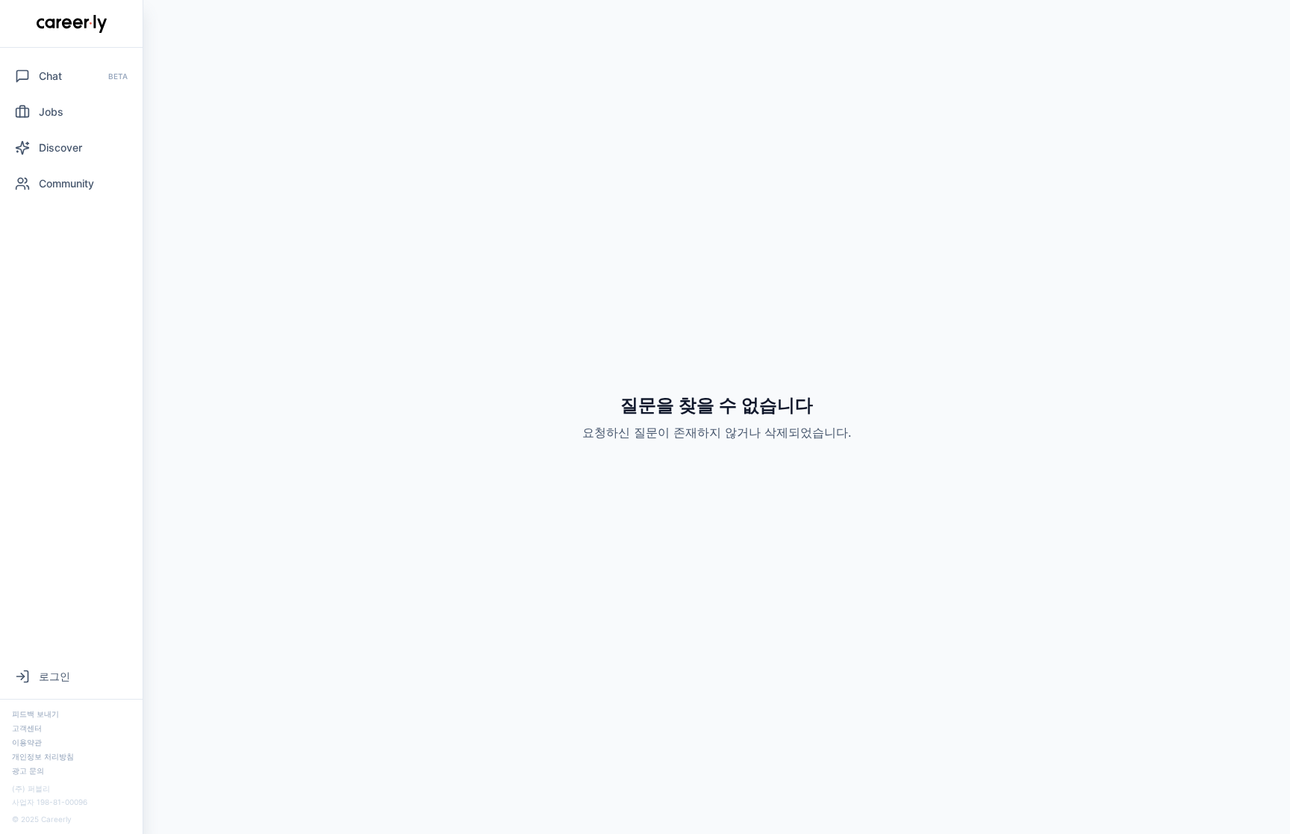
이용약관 (27, 742)
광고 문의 (28, 770)
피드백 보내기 (35, 713)
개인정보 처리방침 (43, 756)
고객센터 (27, 727)
